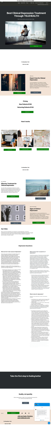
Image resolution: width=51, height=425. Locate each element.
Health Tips (32, 2)
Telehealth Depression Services (42, 4)
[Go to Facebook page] (26, 413)
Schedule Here (36, 46)
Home (19, 2)
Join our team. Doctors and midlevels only (25, 417)
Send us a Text (36, 92)
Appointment (23, 2)
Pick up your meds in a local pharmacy (43, 149)
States (47, 2)
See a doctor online (25, 149)
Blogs (27, 2)
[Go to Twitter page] (22, 413)
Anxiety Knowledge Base (39, 2)
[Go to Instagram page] (28, 413)
